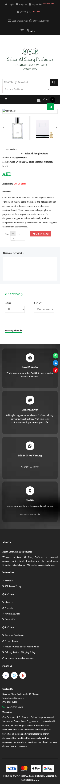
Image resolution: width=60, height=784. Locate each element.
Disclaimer (7, 712)
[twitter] (14, 675)
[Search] (54, 82)
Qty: (7, 234)
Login (11, 5)
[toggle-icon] (30, 99)
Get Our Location (28, 515)
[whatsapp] (55, 356)
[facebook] (5, 675)
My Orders (43, 5)
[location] (55, 370)
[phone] (55, 363)
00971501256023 (41, 21)
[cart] (22, 30)
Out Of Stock (42, 233)
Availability (7, 184)
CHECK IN (30, 12)
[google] (22, 675)
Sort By (37, 303)
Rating (8, 303)
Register (23, 5)
